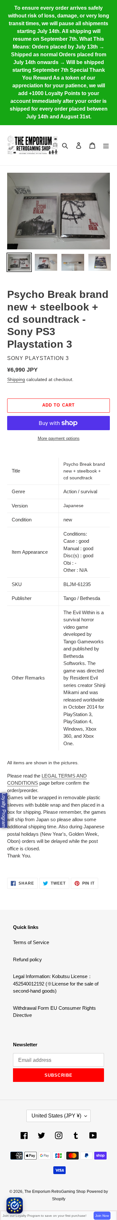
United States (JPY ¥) (56, 1115)
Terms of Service (31, 942)
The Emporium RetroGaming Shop (54, 1191)
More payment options (59, 438)
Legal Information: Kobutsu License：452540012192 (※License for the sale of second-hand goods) (55, 984)
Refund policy (27, 959)
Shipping (16, 379)
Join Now (102, 1215)
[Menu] (106, 145)
